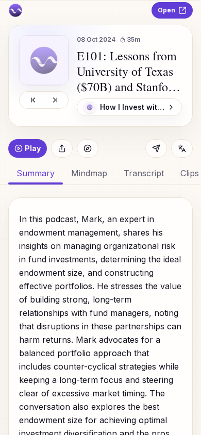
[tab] (89, 173)
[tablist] (100, 173)
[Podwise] (15, 10)
